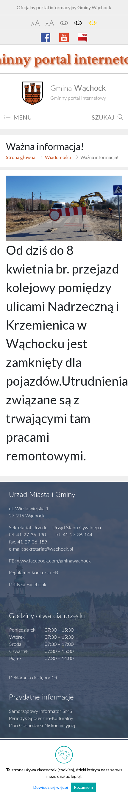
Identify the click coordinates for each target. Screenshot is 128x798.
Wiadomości (58, 157)
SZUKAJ (103, 117)
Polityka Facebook (27, 584)
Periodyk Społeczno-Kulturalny (41, 718)
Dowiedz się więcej (50, 787)
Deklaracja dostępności (33, 677)
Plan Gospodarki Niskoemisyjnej (42, 725)
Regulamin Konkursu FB (33, 572)
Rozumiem (83, 787)
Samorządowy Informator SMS (40, 711)
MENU (22, 117)
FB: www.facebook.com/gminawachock (50, 561)
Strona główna (20, 157)
